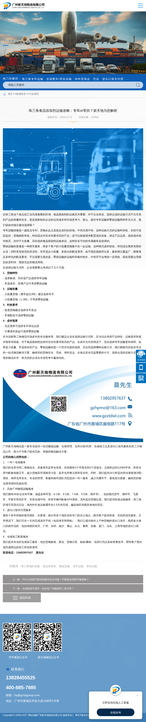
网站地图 (32, 715)
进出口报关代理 (113, 78)
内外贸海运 (82, 78)
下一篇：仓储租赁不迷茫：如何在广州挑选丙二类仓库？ (43, 588)
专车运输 (101, 219)
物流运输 (53, 446)
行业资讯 (34, 94)
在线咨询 (115, 712)
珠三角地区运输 (30, 566)
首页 (10, 94)
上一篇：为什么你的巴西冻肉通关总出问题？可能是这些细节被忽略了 (50, 579)
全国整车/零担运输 (59, 78)
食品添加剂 (60, 214)
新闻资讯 (21, 94)
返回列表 (25, 597)
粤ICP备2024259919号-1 (88, 715)
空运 (96, 78)
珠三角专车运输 (32, 78)
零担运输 (114, 219)
